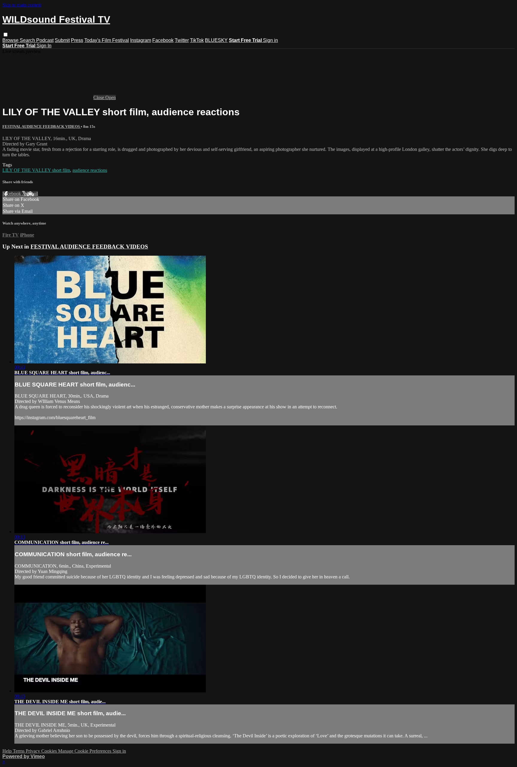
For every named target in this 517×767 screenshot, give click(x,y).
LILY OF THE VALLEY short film (36, 170)
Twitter (182, 40)
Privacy (33, 751)
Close (99, 97)
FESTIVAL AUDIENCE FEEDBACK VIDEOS (41, 126)
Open (110, 97)
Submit (62, 40)
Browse (11, 40)
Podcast (45, 40)
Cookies (49, 751)
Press (77, 40)
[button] (5, 35)
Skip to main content (21, 4)
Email (32, 193)
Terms (19, 751)
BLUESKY (216, 40)
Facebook (163, 40)
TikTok (197, 40)
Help (7, 751)
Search (28, 40)
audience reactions (89, 170)
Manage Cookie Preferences (85, 751)
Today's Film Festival (106, 40)
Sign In (44, 45)
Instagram (140, 40)
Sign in (270, 40)
